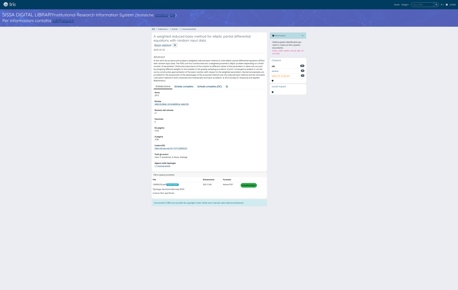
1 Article (174, 29)
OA (172, 15)
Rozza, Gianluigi (162, 44)
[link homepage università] (11, 4)
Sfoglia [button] (404, 4)
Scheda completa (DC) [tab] (209, 86)
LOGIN (453, 4)
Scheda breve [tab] (163, 86)
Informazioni (280, 35)
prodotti (161, 15)
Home (397, 4)
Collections (163, 29)
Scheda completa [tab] (183, 86)
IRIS (153, 29)
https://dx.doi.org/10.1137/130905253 (171, 148)
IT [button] (441, 4)
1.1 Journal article (188, 29)
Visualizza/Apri (248, 185)
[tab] (227, 86)
